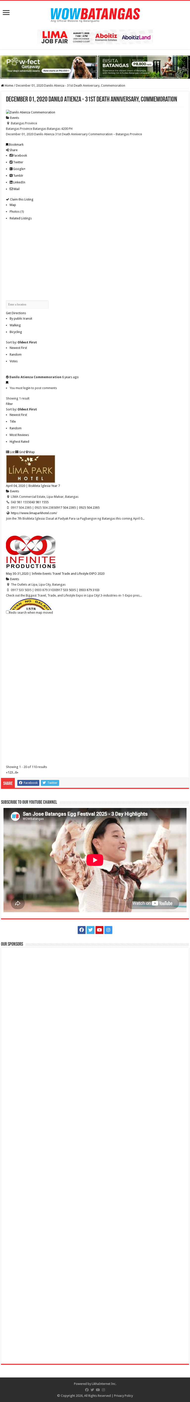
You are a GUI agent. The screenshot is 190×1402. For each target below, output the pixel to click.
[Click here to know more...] (95, 67)
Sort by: (21, 342)
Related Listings (21, 218)
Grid (21, 452)
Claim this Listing (21, 199)
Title (13, 421)
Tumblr (17, 175)
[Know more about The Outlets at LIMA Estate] (95, 36)
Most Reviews (19, 435)
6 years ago (70, 377)
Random (16, 354)
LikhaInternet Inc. (104, 1384)
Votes (14, 361)
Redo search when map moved (31, 612)
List (12, 452)
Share (13, 150)
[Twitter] (91, 930)
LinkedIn (18, 182)
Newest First (18, 348)
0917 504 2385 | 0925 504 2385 (77, 507)
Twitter (17, 162)
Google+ (18, 169)
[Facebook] (82, 930)
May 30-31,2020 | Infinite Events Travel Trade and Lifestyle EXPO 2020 (55, 573)
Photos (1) (17, 211)
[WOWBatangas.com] (95, 14)
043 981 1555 (39, 502)
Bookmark (16, 144)
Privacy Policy (123, 1396)
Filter (9, 404)
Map (13, 205)
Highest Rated (19, 441)
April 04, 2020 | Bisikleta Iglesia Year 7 (33, 486)
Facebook (19, 155)
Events (14, 118)
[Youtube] (99, 930)
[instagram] (108, 930)
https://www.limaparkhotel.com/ (34, 513)
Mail (16, 189)
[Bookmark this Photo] (7, 382)
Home (8, 85)
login (26, 388)
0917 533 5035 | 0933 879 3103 (77, 590)
